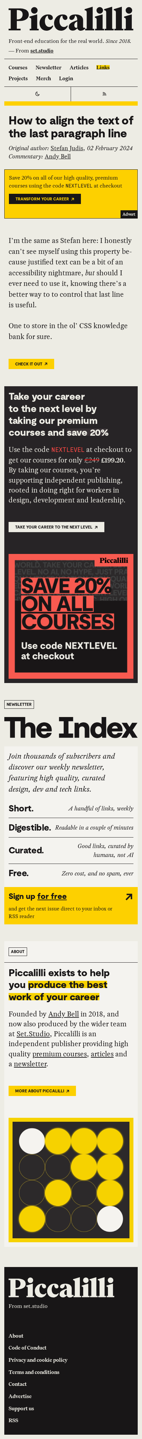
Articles (79, 67)
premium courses (59, 1054)
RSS (13, 1420)
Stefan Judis (67, 148)
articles (102, 1054)
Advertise (20, 1396)
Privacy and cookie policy (38, 1359)
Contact (18, 1384)
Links (103, 67)
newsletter (30, 1064)
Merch (43, 78)
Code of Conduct (28, 1347)
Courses (18, 67)
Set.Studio (33, 1034)
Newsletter (48, 67)
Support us (21, 1408)
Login (66, 78)
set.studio (41, 50)
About (16, 1335)
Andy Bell (58, 156)
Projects (18, 78)
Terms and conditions (34, 1372)
